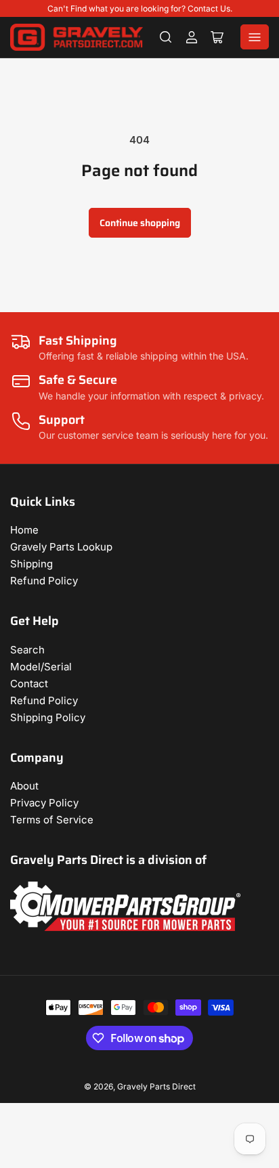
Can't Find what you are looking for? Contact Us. (139, 8)
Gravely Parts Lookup (61, 546)
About (24, 785)
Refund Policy (44, 580)
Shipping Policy (47, 717)
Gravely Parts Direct (156, 1086)
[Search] (166, 37)
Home (24, 529)
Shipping (31, 563)
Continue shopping (140, 222)
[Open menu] (254, 36)
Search (27, 649)
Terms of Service (51, 819)
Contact (29, 683)
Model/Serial (41, 666)
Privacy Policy (44, 802)
